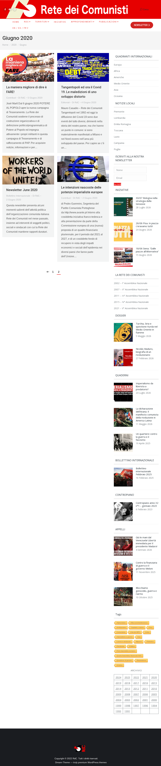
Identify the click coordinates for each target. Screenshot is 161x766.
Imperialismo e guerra (124, 637)
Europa (118, 64)
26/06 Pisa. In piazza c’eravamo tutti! (147, 225)
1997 (136, 705)
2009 (118, 694)
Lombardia (119, 117)
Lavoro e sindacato (124, 641)
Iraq (139, 637)
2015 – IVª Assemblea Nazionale (131, 302)
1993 (118, 711)
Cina (150, 627)
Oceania (118, 96)
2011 (145, 688)
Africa (117, 70)
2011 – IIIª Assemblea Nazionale (131, 295)
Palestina (150, 641)
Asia (116, 89)
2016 (145, 682)
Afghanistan (121, 623)
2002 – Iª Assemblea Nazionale (130, 283)
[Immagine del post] (123, 207)
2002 (136, 699)
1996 (145, 705)
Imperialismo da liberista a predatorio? (144, 386)
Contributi (11, 97)
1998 (127, 705)
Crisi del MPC (135, 632)
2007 (136, 694)
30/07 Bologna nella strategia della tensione (146, 201)
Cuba (147, 632)
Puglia (117, 149)
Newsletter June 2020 (21, 190)
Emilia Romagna (122, 124)
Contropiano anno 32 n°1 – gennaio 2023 (147, 504)
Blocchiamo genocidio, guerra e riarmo (146, 590)
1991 (127, 711)
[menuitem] (16, 22)
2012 (136, 688)
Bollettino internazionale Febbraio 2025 (144, 471)
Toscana (118, 130)
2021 (145, 677)
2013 (127, 688)
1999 (118, 705)
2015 (154, 682)
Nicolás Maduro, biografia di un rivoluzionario (144, 351)
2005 (154, 694)
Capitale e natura (137, 627)
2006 (145, 694)
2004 (118, 699)
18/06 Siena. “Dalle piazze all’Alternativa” (147, 250)
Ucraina (119, 665)
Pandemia (120, 646)
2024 (118, 677)
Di (21, 97)
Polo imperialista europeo (126, 651)
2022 (136, 677)
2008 (127, 694)
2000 (154, 699)
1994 (154, 705)
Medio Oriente (122, 83)
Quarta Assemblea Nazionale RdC (129, 656)
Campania (119, 142)
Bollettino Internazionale (18, 195)
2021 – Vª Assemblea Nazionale (131, 308)
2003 (127, 699)
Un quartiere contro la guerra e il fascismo (146, 436)
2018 (127, 682)
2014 (118, 688)
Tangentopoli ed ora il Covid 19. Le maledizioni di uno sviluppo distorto (81, 91)
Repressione (141, 660)
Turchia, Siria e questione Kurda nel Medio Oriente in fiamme (147, 328)
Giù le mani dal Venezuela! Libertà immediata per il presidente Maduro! (146, 542)
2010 (154, 688)
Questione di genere (124, 660)
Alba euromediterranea (139, 623)
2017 (136, 682)
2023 (127, 677)
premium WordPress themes (92, 762)
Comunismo (121, 632)
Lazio (116, 136)
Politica (132, 646)
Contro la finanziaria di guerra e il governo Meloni (146, 565)
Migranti (139, 641)
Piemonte (119, 111)
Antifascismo (121, 627)
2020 (154, 677)
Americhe (119, 77)
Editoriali (65, 102)
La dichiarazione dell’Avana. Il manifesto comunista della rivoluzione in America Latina (147, 414)
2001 (145, 699)
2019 (118, 682)
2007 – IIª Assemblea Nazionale (131, 289)
